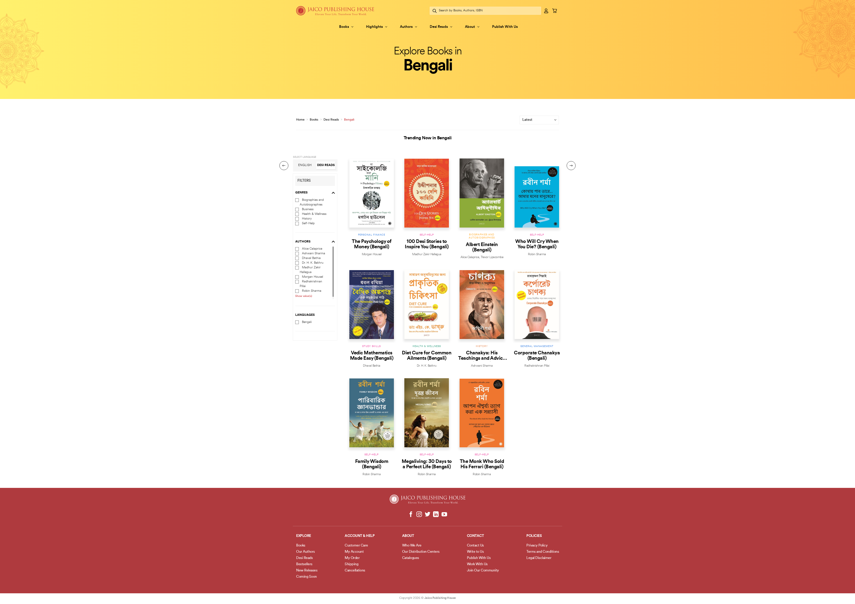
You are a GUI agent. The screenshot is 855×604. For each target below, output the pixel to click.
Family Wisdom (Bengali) (371, 464)
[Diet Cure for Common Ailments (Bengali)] (426, 304)
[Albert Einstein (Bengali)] (482, 193)
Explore (303, 536)
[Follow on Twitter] (427, 515)
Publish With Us (505, 27)
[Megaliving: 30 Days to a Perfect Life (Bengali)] (426, 412)
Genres (301, 192)
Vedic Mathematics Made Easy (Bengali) (371, 356)
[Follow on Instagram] (419, 515)
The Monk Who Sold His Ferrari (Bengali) (482, 464)
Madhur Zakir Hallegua (426, 254)
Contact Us (475, 545)
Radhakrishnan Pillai (536, 366)
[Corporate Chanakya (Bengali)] (537, 304)
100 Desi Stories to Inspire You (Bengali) (427, 244)
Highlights (374, 27)
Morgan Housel (312, 277)
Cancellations (355, 570)
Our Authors (305, 552)
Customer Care (356, 545)
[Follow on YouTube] (444, 515)
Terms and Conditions (542, 552)
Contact (475, 536)
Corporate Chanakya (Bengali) (537, 356)
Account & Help (360, 536)
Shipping (351, 564)
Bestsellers (304, 564)
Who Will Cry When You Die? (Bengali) (537, 244)
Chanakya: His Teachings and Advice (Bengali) (481, 356)
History (307, 218)
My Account (354, 552)
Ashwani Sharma (313, 253)
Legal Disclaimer (538, 558)
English (304, 165)
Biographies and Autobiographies (482, 236)
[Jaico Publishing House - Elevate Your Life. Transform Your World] (335, 10)
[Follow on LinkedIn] (436, 515)
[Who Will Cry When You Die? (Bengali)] (537, 193)
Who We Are (411, 545)
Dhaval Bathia (311, 258)
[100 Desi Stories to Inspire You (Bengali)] (426, 193)
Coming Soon (306, 577)
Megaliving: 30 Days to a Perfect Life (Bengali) (427, 464)
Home (300, 119)
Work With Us (477, 564)
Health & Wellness (314, 214)
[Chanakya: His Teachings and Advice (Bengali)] (482, 304)
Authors (406, 27)
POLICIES (534, 536)
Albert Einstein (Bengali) (482, 247)
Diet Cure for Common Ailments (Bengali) (426, 356)
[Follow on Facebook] (411, 515)
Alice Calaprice (312, 249)
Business (308, 209)
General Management (537, 346)
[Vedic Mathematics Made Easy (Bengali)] (371, 304)
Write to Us (475, 552)
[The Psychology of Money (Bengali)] (371, 193)
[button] (546, 11)
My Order (352, 558)
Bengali (307, 322)
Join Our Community (483, 570)
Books (344, 27)
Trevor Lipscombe (492, 257)
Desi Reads (439, 27)
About (470, 27)
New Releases (306, 570)
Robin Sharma (311, 291)
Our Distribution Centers (421, 552)
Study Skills (371, 346)
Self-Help (308, 223)
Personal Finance (371, 235)
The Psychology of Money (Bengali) (371, 244)
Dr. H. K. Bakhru (313, 263)
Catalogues (410, 558)
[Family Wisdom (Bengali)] (371, 412)
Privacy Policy (537, 545)
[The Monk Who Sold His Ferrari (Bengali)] (482, 412)
